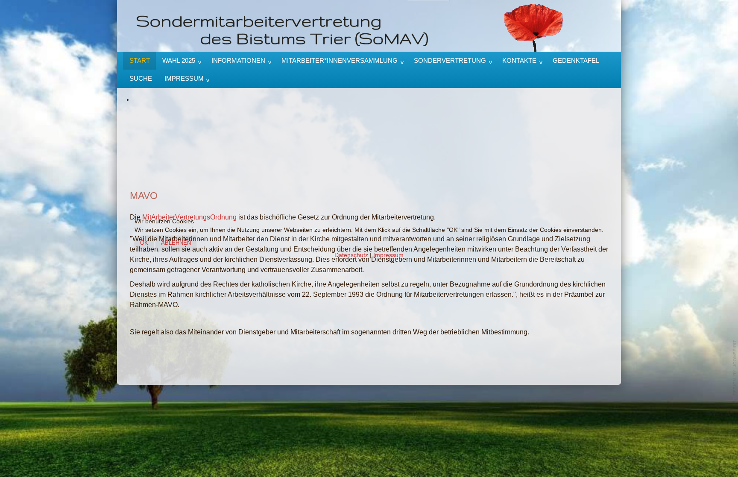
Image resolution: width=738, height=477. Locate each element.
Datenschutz (351, 255)
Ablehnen (176, 243)
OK (144, 243)
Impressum (388, 255)
